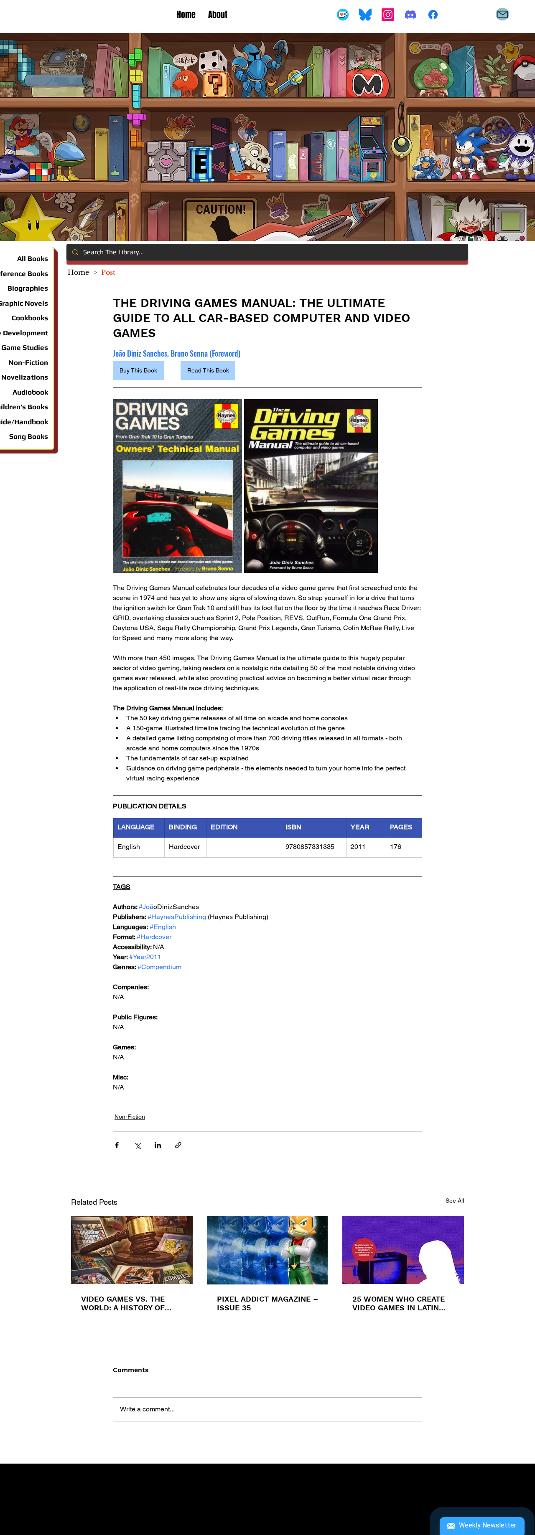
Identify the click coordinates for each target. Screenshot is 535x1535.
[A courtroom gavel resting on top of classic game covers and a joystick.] (132, 1250)
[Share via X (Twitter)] (137, 1145)
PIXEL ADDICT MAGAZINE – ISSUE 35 (267, 1303)
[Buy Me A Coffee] (342, 14)
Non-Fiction (130, 1116)
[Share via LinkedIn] (158, 1145)
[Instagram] (388, 14)
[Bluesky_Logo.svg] (365, 14)
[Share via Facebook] (117, 1145)
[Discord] (410, 14)
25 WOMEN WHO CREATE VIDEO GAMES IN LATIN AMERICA (398, 1303)
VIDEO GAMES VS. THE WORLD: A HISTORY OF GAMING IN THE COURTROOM (123, 1303)
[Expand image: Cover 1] (177, 486)
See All (455, 1200)
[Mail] (502, 14)
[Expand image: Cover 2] (310, 486)
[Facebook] (433, 14)
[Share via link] (178, 1145)
